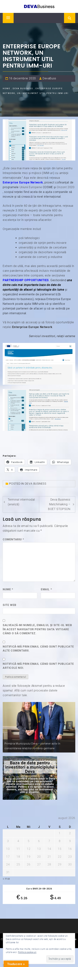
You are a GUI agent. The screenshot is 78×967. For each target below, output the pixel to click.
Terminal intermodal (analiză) (21, 502)
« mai (6, 878)
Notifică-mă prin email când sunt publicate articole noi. (38, 666)
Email (46, 589)
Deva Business (35, 484)
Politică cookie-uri (27, 952)
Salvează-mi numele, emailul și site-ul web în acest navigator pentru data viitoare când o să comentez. (37, 629)
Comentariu (13, 539)
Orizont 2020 (65, 187)
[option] (39, 727)
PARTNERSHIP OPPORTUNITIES (26, 280)
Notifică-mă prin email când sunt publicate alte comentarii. (38, 648)
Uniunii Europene (31, 187)
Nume (8, 589)
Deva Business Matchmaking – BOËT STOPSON (59, 504)
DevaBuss (49, 78)
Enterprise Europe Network (23, 182)
